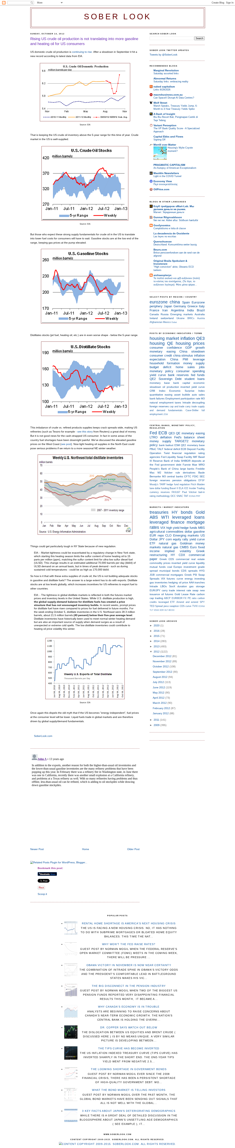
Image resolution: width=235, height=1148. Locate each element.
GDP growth (195, 347)
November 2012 (162, 661)
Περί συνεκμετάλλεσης (165, 184)
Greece (192, 306)
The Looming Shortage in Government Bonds (129, 1069)
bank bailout (166, 445)
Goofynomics (161, 225)
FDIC (195, 476)
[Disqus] (85, 799)
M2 (159, 472)
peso (166, 606)
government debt (171, 464)
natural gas (168, 543)
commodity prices (160, 563)
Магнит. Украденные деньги (168, 212)
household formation (165, 363)
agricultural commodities (166, 531)
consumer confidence (166, 347)
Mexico (167, 322)
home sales (185, 367)
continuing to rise (82, 51)
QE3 (200, 338)
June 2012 (159, 687)
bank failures (157, 398)
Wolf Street (160, 102)
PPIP (198, 496)
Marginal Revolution (166, 70)
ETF (152, 543)
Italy (202, 306)
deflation (166, 437)
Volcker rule (172, 472)
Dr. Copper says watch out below (128, 1027)
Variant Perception (164, 125)
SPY (202, 602)
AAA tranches (197, 582)
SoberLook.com (43, 735)
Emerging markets (181, 314)
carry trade (191, 406)
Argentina (177, 310)
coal (169, 566)
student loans (195, 379)
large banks (187, 468)
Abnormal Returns (164, 78)
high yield (172, 528)
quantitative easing (161, 394)
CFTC (187, 476)
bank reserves (178, 375)
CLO (168, 535)
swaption (174, 606)
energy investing (195, 578)
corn (169, 539)
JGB (152, 574)
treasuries (159, 512)
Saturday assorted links (166, 73)
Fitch (193, 484)
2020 (157, 625)
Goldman (186, 543)
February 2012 (162, 708)
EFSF (201, 480)
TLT (151, 610)
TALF (160, 449)
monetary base (160, 382)
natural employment (161, 402)
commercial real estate (190, 559)
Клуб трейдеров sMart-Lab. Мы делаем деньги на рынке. (173, 208)
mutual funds (158, 566)
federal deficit (172, 449)
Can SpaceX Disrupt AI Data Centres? (173, 97)
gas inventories (158, 582)
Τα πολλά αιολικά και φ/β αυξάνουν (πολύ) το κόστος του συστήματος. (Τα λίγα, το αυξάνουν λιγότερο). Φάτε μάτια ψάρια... (176, 281)
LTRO (154, 437)
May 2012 (159, 692)
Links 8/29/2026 (161, 89)
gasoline (199, 531)
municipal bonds (169, 570)
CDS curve (185, 606)
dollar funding (162, 488)
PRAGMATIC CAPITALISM (169, 164)
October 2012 (161, 666)
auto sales (198, 394)
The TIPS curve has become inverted (128, 1048)
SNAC (179, 496)
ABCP (167, 598)
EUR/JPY (155, 590)
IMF (195, 456)
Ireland (154, 318)
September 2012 (163, 671)
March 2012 (160, 702)
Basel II (174, 488)
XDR (162, 610)
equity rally (180, 539)
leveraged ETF (166, 602)
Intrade (186, 402)
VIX (162, 528)
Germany (179, 306)
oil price (183, 582)
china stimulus (183, 355)
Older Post (133, 849)
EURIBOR (177, 598)
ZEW (165, 414)
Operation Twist (160, 453)
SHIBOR (186, 460)
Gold (200, 512)
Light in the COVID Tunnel (167, 176)
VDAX (156, 610)
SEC (202, 476)
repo (161, 535)
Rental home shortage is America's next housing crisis (129, 923)
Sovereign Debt (170, 379)
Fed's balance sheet (189, 437)
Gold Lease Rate (185, 594)
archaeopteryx (162, 275)
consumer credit (161, 355)
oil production (170, 386)
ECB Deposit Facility (193, 449)
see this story (85, 431)
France (154, 310)
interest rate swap (187, 590)
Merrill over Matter (164, 144)
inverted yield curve (192, 386)
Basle (201, 472)
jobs (202, 367)
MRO (202, 464)
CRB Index (157, 390)
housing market (164, 338)
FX (185, 598)
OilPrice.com (161, 189)
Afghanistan (156, 322)
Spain (186, 302)
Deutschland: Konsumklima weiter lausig (175, 244)
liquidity (200, 563)
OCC (173, 496)
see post (66, 444)
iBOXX (171, 610)
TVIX (195, 606)
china (175, 302)
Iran (165, 310)
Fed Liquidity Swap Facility (176, 456)
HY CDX (178, 555)
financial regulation (184, 453)
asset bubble (182, 394)
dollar (188, 531)
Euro (193, 547)
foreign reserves (159, 406)
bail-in (201, 492)
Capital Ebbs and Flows (168, 136)
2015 (157, 635)
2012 (157, 651)
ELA (181, 488)
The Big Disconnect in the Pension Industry (129, 985)
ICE (186, 488)
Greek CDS (167, 559)
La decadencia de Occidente (171, 233)
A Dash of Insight (164, 113)
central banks (175, 476)
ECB (162, 432)
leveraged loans (188, 517)
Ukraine (180, 318)
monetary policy (161, 371)
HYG (202, 570)
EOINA (192, 496)
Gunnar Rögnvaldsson (167, 217)
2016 (157, 630)
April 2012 (159, 697)
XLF (166, 610)
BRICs (190, 318)
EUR (153, 535)
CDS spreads (189, 570)
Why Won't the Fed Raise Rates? (129, 944)
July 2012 (159, 682)
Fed (153, 432)
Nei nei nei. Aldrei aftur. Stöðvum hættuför (175, 220)
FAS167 (176, 492)
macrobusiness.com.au (168, 94)
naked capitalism (164, 86)
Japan (168, 306)
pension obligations (184, 480)
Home (85, 849)
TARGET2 (181, 441)
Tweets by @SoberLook (163, 54)
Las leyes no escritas (164, 236)
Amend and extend (187, 602)
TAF (186, 496)
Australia (200, 314)
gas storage (197, 586)
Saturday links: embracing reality (170, 81)
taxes (178, 402)
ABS (154, 517)
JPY (161, 539)
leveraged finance (167, 522)
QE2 (153, 379)
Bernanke (155, 476)
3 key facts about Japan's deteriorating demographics (128, 1110)
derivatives (189, 472)
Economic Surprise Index (187, 390)
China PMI (179, 359)
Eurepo (177, 566)
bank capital (181, 382)
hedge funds (188, 528)
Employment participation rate (182, 398)
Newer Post (37, 849)
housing (157, 343)
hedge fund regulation (178, 484)
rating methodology (160, 496)
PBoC (153, 449)
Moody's (154, 484)
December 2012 (162, 656)
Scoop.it (42, 894)
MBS (201, 528)
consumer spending (190, 371)
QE (170, 343)
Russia (165, 314)
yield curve (158, 375)
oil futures (167, 594)
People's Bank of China (164, 468)
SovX (172, 586)
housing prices (190, 343)
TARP (162, 484)
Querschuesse (162, 241)
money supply (194, 363)
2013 (157, 646)
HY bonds (182, 512)
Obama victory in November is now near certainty (128, 965)
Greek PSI (191, 574)
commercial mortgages (169, 574)
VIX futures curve (172, 578)
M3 (203, 398)
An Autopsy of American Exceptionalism (174, 168)
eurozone (159, 302)
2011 (157, 719)
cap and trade (177, 406)
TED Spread (156, 606)
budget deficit (160, 367)
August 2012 (160, 676)
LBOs (163, 586)
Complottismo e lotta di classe (169, 228)
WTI (165, 517)
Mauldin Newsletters (166, 173)
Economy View (162, 181)
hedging (173, 582)
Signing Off (159, 139)
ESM (177, 445)
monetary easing (163, 351)
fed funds (198, 375)
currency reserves (160, 492)
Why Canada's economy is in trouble (128, 1006)
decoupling (198, 402)
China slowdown (192, 351)
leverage (199, 359)
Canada (154, 314)
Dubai (174, 322)
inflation (187, 338)
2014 (157, 641)
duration (182, 586)
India (190, 310)
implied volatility (178, 551)
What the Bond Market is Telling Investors (128, 1089)
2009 (157, 725)
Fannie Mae (190, 464)
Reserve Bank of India (166, 460)
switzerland (167, 318)
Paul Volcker (189, 492)
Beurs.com (160, 249)
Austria (201, 318)
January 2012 (161, 713)
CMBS (184, 547)
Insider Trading (197, 488)
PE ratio (192, 598)
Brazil (201, 310)
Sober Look (117, 16)
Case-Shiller (192, 410)
